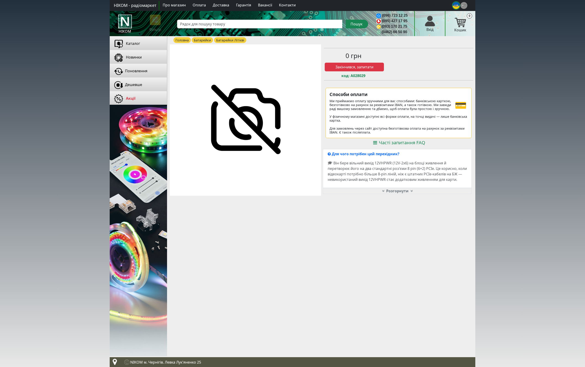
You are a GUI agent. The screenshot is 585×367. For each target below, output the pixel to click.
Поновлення (136, 70)
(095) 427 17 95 (394, 21)
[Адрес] (114, 363)
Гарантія (243, 5)
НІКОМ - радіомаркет (135, 5)
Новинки (133, 57)
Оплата (199, 5)
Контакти (287, 5)
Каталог (132, 43)
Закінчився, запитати (354, 67)
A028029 (358, 76)
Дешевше (133, 84)
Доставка (221, 5)
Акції (130, 98)
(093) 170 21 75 (394, 26)
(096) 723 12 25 (395, 15)
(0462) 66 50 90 (394, 32)
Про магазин (174, 5)
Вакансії (265, 5)
